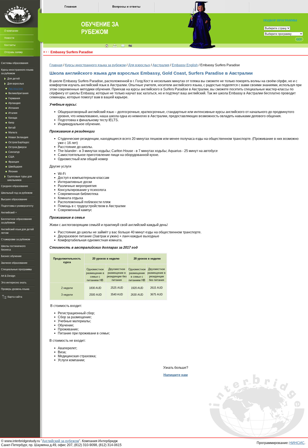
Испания (13, 108)
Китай (12, 127)
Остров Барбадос (18, 142)
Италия (12, 113)
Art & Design (8, 276)
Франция (13, 162)
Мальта (12, 132)
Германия (14, 98)
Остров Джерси (17, 147)
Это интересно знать (13, 282)
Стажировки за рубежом (15, 239)
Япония (13, 171)
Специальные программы (16, 269)
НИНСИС (296, 443)
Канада (12, 118)
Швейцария (15, 166)
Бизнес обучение (11, 256)
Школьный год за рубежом (16, 193)
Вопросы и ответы (126, 6)
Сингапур (14, 152)
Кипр (11, 122)
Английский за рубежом (60, 441)
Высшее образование (14, 199)
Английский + (9, 212)
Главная (70, 6)
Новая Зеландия (18, 137)
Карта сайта (14, 297)
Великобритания (18, 93)
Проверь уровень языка (15, 289)
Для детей (13, 78)
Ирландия (14, 103)
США (11, 157)
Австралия (15, 88)
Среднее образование (14, 186)
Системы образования (14, 63)
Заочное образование (14, 263)
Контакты (10, 45)
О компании (11, 31)
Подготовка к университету (17, 206)
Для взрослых (15, 83)
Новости (9, 38)
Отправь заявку (13, 52)
